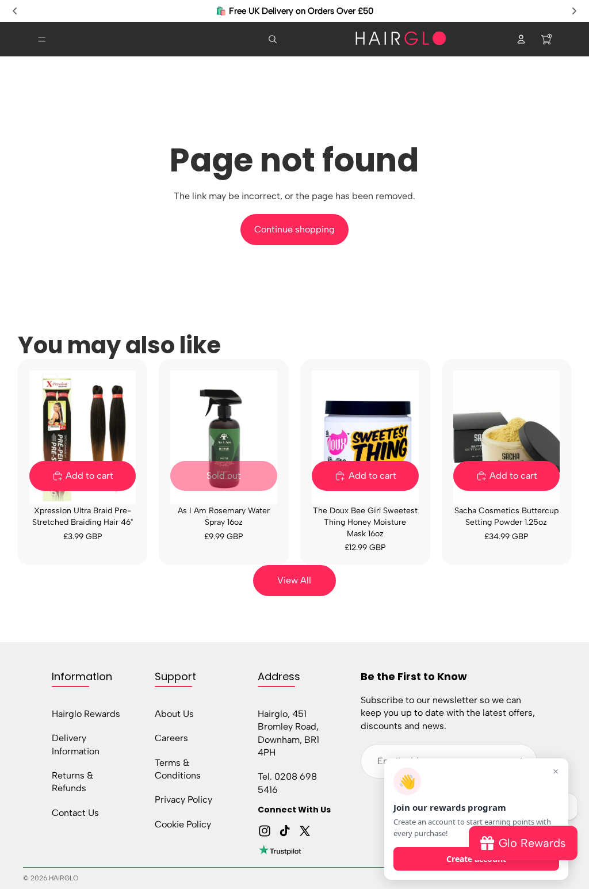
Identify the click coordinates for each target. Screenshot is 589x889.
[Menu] (42, 39)
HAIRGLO (63, 878)
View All (294, 580)
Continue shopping (294, 229)
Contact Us (75, 812)
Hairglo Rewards (86, 713)
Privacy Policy (183, 800)
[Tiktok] (285, 831)
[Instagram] (264, 831)
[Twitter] (305, 831)
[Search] (272, 39)
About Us (174, 713)
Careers (171, 738)
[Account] (521, 39)
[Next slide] (574, 11)
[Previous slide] (15, 11)
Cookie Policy (183, 824)
